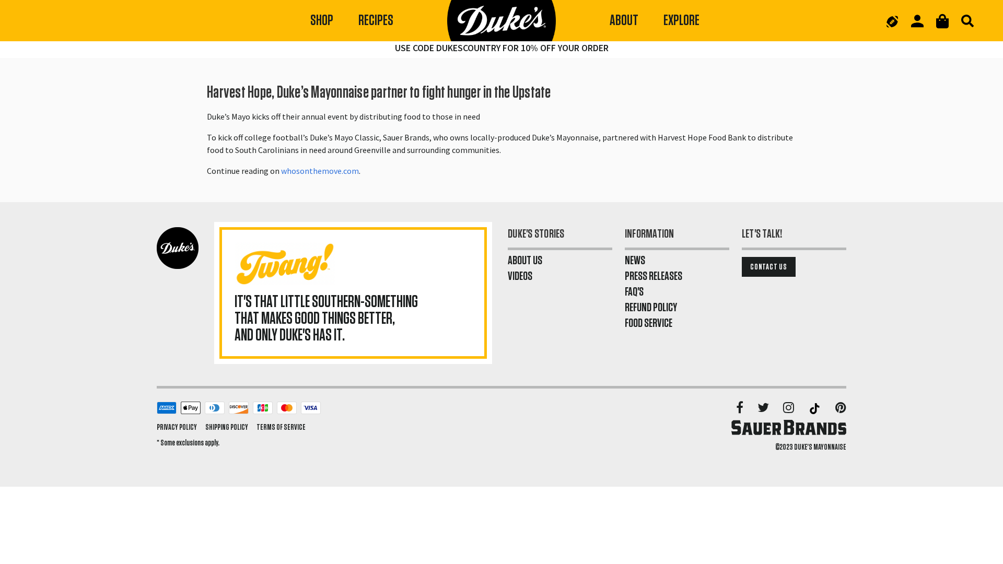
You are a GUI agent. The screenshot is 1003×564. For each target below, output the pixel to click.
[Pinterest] (840, 408)
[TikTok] (815, 408)
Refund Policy (651, 307)
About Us (525, 260)
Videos (520, 276)
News (635, 260)
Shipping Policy (226, 427)
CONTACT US (768, 267)
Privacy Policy (177, 427)
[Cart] (942, 21)
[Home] (501, 21)
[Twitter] (764, 408)
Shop (321, 20)
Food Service (648, 323)
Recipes (375, 20)
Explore (681, 20)
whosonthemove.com (320, 171)
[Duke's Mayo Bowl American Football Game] (892, 21)
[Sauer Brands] (788, 427)
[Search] (967, 21)
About (624, 20)
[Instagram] (789, 408)
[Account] (917, 21)
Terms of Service (281, 427)
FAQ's (634, 292)
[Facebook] (740, 408)
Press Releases (653, 276)
